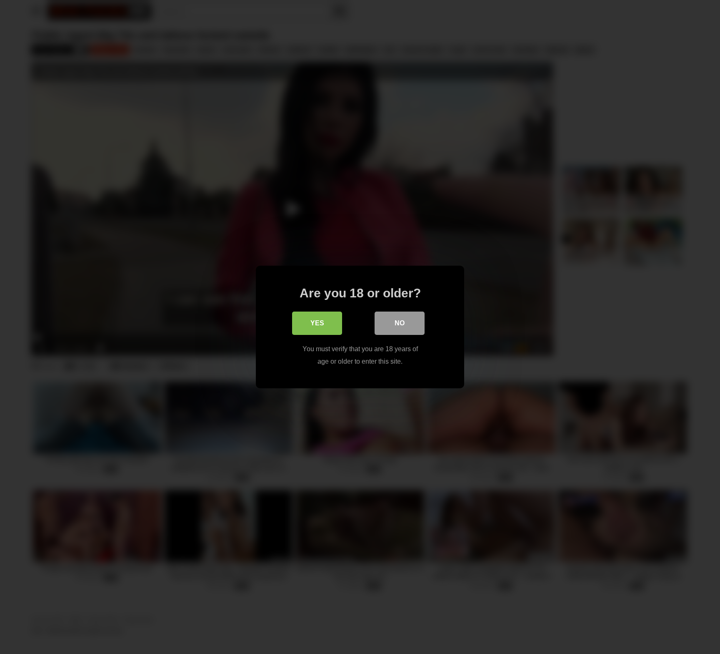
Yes (317, 323)
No (400, 323)
